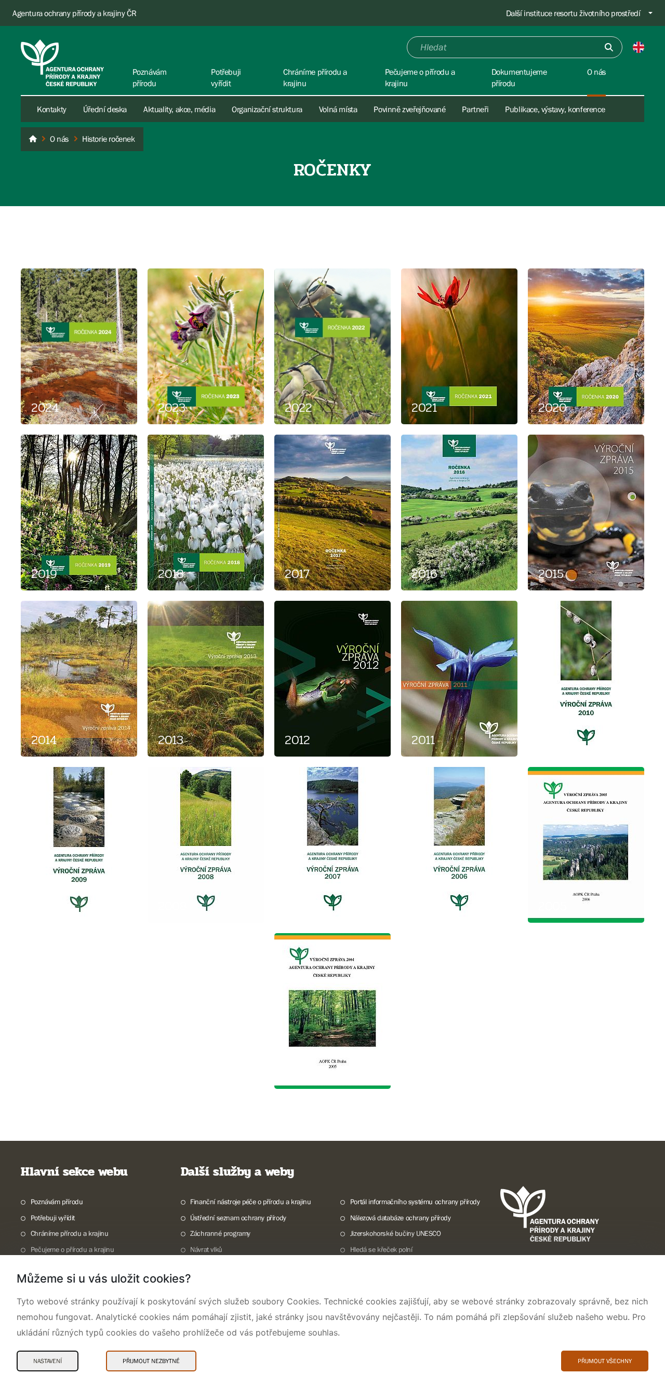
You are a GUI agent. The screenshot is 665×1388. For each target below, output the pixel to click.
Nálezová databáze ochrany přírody (400, 1218)
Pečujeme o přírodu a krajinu (72, 1249)
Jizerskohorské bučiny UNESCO (395, 1233)
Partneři (475, 109)
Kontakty (51, 109)
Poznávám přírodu (57, 1201)
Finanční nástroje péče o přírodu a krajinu (250, 1201)
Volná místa (338, 109)
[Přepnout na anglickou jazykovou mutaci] (638, 47)
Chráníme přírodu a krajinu (69, 1233)
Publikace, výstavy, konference (555, 109)
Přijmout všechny (605, 1361)
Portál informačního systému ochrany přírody (415, 1201)
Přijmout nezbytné (151, 1361)
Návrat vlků (206, 1249)
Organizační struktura (267, 109)
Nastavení (47, 1361)
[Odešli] (609, 47)
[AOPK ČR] (33, 139)
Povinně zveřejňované (409, 109)
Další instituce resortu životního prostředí (573, 13)
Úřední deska (105, 109)
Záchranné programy (220, 1233)
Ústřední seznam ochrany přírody (238, 1218)
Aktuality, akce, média (179, 109)
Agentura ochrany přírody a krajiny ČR (74, 13)
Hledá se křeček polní (381, 1249)
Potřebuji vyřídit (53, 1218)
